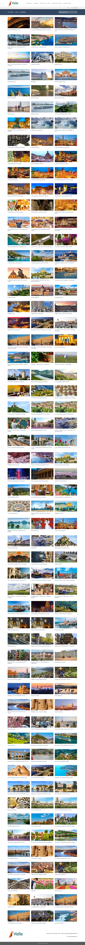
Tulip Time (33, 890)
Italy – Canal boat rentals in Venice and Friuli (17, 580)
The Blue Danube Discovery (13, 826)
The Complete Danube (36, 826)
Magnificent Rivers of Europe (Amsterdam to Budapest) (17, 662)
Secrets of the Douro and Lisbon (38, 777)
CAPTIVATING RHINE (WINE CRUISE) (63, 114)
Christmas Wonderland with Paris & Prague (64, 179)
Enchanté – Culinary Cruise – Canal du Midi (40, 364)
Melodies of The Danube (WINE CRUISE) (16, 695)
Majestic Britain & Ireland (60, 662)
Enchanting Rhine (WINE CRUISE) (62, 381)
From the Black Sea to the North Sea (62, 447)
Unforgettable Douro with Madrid (15, 923)
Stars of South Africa (12, 809)
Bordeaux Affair (11, 114)
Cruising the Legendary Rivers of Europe (39, 262)
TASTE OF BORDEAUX (36, 809)
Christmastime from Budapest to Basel (39, 196)
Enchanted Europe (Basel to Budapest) (16, 381)
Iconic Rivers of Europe (13, 547)
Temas (48, 3)
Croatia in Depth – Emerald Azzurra (15, 262)
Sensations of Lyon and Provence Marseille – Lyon (18, 793)
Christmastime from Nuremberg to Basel (63, 196)
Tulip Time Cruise (58, 890)
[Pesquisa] (68, 8)
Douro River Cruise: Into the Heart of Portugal (41, 329)
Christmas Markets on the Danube (62, 147)
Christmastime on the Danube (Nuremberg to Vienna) (40, 230)
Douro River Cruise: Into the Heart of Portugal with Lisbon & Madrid (18, 347)
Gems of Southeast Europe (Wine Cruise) (40, 464)
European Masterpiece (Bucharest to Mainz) (40, 414)
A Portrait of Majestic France (14, 29)
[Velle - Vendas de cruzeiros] (16, 3)
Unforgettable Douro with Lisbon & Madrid (64, 906)
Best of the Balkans (12, 97)
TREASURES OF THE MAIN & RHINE (39, 874)
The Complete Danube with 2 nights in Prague (64, 826)
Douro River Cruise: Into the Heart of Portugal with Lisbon (65, 330)
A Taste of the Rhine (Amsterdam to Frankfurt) (41, 29)
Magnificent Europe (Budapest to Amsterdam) (64, 646)
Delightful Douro (11, 313)
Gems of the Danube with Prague (62, 464)
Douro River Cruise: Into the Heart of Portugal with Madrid (41, 347)
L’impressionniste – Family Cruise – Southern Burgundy (64, 597)
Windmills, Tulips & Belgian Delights (38, 923)
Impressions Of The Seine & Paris (62, 547)
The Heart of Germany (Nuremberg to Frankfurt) (65, 842)
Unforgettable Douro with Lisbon (38, 906)
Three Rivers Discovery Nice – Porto (62, 858)
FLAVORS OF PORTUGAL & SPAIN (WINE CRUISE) (17, 431)
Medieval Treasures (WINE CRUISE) (38, 679)
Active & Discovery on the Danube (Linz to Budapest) (17, 47)
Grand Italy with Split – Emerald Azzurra (63, 497)
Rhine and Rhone (11, 745)
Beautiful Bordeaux (12, 81)
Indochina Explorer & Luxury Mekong (39, 564)
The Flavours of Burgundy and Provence (16, 842)
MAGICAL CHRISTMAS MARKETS (38, 629)
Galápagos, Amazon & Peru (13, 464)
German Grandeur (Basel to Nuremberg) (16, 480)
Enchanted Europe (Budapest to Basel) (39, 381)
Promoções (43, 3)
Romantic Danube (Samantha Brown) (39, 761)
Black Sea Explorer (35, 97)
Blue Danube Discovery (60, 97)
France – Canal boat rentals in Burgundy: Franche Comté (41, 448)
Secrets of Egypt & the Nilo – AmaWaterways (17, 777)
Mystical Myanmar (58, 695)
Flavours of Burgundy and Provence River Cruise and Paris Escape (65, 431)
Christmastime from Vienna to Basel (15, 212)
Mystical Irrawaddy (35, 695)
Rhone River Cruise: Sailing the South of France (65, 745)
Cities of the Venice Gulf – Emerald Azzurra (17, 246)
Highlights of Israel (59, 513)
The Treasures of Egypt (36, 858)
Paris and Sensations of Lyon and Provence (64, 729)
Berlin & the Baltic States (60, 81)
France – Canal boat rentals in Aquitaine (16, 447)
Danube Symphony (59, 297)
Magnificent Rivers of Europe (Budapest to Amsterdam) (40, 662)
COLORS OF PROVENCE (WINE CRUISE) (63, 246)
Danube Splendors (35, 297)
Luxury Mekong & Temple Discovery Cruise (40, 613)
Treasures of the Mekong (60, 874)
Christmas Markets (35, 147)
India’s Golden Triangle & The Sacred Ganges (17, 564)
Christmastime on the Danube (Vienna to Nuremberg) (63, 230)
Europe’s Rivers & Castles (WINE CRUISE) (16, 414)
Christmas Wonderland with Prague (15, 196)
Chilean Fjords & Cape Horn (37, 130)
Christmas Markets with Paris (37, 163)
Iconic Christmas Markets (60, 530)
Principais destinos (57, 3)
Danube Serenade (11, 297)
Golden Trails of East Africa (60, 480)
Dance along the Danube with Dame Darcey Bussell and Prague (40, 280)
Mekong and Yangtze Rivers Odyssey (62, 679)
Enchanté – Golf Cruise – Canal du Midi (63, 364)
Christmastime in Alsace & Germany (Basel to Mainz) (64, 212)
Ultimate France (11, 906)
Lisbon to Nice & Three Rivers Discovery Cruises (18, 613)
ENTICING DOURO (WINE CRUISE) (38, 397)
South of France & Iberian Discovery (62, 793)
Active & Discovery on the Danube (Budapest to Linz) (65, 30)
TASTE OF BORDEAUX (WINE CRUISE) (63, 809)
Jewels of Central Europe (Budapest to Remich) (41, 580)
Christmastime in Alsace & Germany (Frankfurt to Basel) (18, 230)
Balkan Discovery (58, 64)
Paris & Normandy (11, 729)
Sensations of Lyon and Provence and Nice (64, 777)
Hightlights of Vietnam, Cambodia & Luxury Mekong (17, 531)
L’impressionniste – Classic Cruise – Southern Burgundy (17, 597)
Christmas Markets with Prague (61, 163)
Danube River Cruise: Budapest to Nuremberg (64, 280)
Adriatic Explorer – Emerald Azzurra (38, 47)
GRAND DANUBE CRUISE (13, 497)
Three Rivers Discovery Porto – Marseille (16, 874)
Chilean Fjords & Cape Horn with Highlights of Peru (64, 130)
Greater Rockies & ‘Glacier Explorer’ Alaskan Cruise (40, 514)
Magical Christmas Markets (13, 629)
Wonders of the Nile (59, 923)
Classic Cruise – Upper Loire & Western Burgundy (41, 246)
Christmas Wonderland (12, 179)
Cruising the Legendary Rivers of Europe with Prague (17, 280)
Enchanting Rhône (11, 397)
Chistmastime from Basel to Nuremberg (16, 147)
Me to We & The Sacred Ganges (14, 679)
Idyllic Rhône (34, 547)
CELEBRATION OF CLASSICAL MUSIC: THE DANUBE (17, 130)
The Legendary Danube (13, 858)
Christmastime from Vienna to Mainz (39, 212)
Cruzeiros (10, 12)
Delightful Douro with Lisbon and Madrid (63, 313)
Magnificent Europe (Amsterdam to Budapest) (41, 646)
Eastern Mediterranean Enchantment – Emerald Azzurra (18, 365)
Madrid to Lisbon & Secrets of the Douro (63, 613)
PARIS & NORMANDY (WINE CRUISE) (39, 729)
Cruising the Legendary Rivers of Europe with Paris (64, 263)
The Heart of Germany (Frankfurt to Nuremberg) (41, 842)
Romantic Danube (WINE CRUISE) (62, 761)
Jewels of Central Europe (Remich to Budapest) (65, 580)
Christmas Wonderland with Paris (38, 179)
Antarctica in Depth (35, 64)
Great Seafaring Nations (13, 513)
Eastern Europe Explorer (60, 347)
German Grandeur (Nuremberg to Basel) (39, 480)
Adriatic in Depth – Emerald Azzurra (62, 47)
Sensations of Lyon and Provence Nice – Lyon (40, 793)
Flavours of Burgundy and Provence (38, 430)
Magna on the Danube (59, 629)
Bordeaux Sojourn (35, 114)
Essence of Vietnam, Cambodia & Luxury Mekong (65, 397)
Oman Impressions (59, 711)
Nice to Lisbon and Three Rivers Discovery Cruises (17, 712)
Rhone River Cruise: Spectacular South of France (18, 761)
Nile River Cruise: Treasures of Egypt (39, 711)
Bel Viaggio (33, 81)
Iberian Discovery (35, 530)
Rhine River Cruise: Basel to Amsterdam (39, 745)
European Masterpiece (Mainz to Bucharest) (64, 414)
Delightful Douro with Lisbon (37, 313)
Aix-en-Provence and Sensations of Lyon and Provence (17, 65)
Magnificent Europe (12, 646)
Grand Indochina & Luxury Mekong (38, 497)
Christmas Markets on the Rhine (14, 163)
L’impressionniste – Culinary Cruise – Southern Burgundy (41, 597)
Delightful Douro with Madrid (14, 329)
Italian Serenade (58, 564)
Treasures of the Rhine (12, 890)
